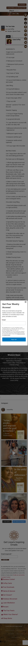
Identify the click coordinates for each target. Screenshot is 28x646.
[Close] (25, 302)
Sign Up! (14, 339)
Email (4, 320)
